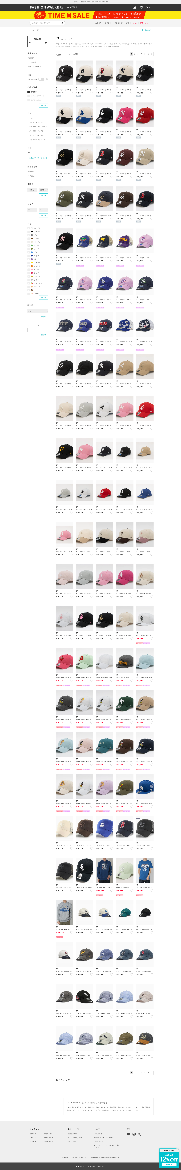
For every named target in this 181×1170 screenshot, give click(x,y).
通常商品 (31, 171)
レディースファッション (38, 126)
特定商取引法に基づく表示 (110, 1158)
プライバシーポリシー (79, 1158)
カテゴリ (33, 1133)
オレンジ (37, 266)
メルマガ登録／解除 (75, 1137)
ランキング (34, 1141)
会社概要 (65, 1158)
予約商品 (31, 176)
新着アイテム (48, 1133)
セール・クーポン (34, 66)
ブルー (36, 252)
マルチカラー (39, 283)
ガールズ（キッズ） (36, 135)
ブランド (33, 1137)
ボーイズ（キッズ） (36, 131)
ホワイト (37, 228)
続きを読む (116, 46)
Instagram (134, 1134)
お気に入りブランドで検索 (38, 158)
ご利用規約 (94, 1158)
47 (38, 30)
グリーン (37, 245)
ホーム (32, 30)
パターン (37, 287)
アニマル (37, 290)
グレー (36, 235)
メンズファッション (36, 122)
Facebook (144, 1134)
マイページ (72, 1141)
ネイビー (37, 256)
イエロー (37, 262)
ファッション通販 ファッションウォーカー (46, 7)
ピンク (36, 269)
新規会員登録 (72, 1133)
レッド (36, 273)
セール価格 (32, 62)
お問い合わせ (99, 1141)
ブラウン (37, 238)
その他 (36, 293)
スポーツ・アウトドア (37, 139)
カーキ (36, 249)
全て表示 (34, 92)
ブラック (37, 231)
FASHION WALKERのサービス (104, 1137)
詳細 (107, 2)
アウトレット (48, 1141)
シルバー (37, 280)
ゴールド (37, 276)
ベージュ (37, 242)
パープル (37, 259)
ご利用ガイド (99, 1133)
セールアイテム (49, 1137)
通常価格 (31, 58)
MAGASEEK (72, 7)
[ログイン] (135, 7)
